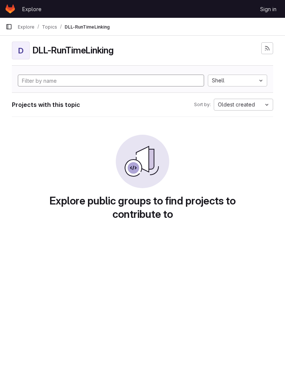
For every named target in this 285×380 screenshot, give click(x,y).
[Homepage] (10, 9)
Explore (32, 9)
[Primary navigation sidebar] (9, 27)
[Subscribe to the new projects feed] (267, 48)
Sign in (268, 9)
